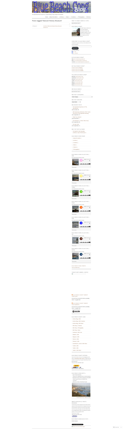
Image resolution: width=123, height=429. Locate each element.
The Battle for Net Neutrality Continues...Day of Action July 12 (79, 132)
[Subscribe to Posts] (72, 51)
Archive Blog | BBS (77, 319)
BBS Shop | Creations (77, 325)
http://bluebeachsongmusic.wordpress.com (80, 60)
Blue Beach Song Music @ (77, 67)
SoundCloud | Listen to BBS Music (80, 343)
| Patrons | (88, 16)
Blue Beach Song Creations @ (77, 69)
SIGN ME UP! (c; (75, 48)
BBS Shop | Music (76, 330)
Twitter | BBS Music (77, 350)
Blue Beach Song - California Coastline (84, 397)
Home (46, 16)
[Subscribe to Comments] (72, 53)
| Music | (67, 16)
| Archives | (61, 16)
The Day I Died (76, 124)
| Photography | (81, 16)
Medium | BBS (76, 334)
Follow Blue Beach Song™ (79, 76)
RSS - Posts (74, 51)
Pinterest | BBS (76, 341)
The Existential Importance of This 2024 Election (80, 107)
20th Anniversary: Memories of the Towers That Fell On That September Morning (81, 112)
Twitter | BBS (75, 348)
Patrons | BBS (76, 339)
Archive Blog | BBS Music (78, 323)
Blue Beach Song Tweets (79, 265)
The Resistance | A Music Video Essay (81, 120)
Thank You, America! (77, 117)
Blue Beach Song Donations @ (77, 70)
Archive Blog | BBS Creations (79, 321)
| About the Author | (53, 16)
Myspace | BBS (76, 336)
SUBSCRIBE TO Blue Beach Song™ (81, 41)
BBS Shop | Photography (78, 327)
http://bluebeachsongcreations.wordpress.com (82, 61)
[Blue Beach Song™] (61, 7)
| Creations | (73, 16)
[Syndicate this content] (72, 295)
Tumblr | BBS (75, 345)
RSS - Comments (75, 53)
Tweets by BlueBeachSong (75, 267)
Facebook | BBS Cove (77, 332)
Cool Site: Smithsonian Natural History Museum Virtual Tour (51, 26)
